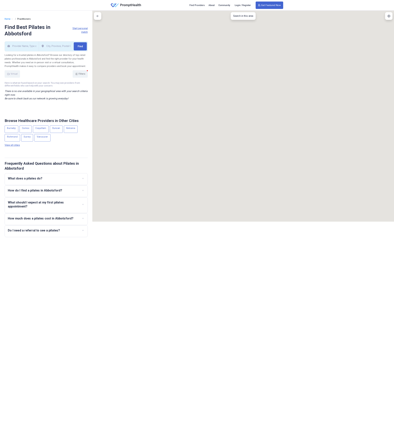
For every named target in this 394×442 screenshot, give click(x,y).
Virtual (14, 73)
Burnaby (11, 128)
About (212, 5)
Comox (25, 128)
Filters (81, 73)
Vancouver (42, 136)
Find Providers (197, 5)
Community (224, 5)
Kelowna (70, 128)
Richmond (12, 136)
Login (238, 5)
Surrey (27, 136)
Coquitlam (40, 128)
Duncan (56, 128)
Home (7, 19)
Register (246, 5)
